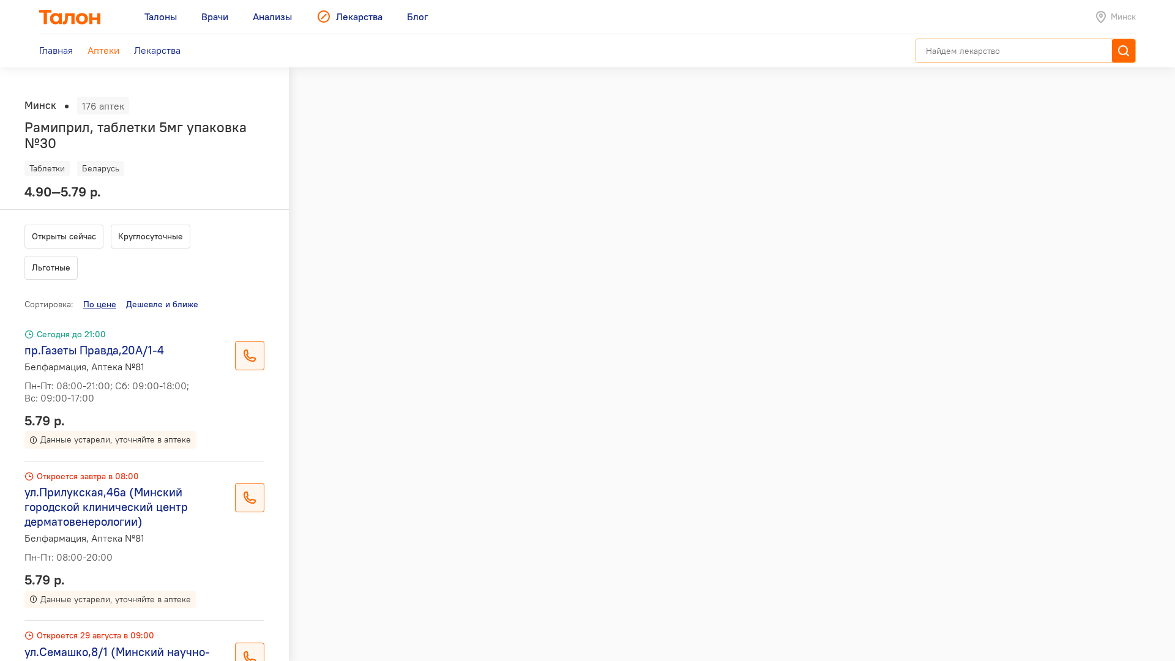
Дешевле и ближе (162, 304)
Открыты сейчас (64, 236)
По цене (99, 304)
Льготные (51, 267)
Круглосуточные (150, 236)
